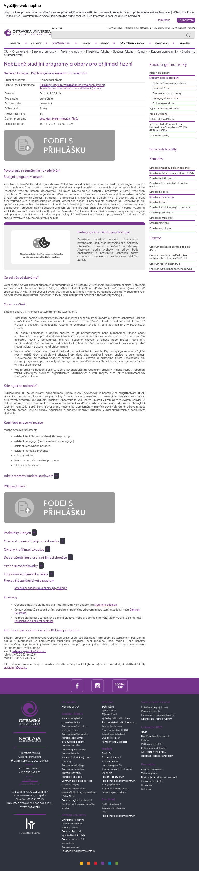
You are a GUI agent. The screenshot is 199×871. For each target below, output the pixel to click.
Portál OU (107, 753)
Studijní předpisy (111, 784)
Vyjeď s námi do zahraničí (164, 108)
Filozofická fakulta (97, 51)
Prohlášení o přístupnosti (155, 736)
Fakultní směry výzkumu (154, 707)
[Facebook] (77, 685)
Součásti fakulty (65, 43)
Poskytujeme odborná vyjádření (159, 777)
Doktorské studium (163, 103)
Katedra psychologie (161, 212)
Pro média (185, 44)
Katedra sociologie (160, 228)
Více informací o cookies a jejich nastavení (113, 16)
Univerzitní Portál (185, 28)
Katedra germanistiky (165, 51)
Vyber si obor (109, 710)
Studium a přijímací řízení (164, 78)
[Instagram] (97, 685)
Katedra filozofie (158, 192)
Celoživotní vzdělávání (162, 119)
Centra (155, 238)
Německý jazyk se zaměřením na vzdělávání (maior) (72, 85)
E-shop (145, 740)
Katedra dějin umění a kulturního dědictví (168, 185)
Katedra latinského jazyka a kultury (169, 207)
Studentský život (111, 738)
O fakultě (39, 43)
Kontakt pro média (151, 769)
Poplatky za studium (113, 777)
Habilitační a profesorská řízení (158, 715)
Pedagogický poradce (165, 98)
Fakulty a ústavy (71, 51)
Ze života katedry (159, 135)
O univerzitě (20, 51)
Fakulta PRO (164, 43)
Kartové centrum (71, 847)
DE (61, 28)
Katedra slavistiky (159, 223)
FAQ (104, 812)
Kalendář (146, 789)
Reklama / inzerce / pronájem (157, 756)
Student (108, 43)
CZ (53, 28)
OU (6, 51)
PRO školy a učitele (151, 744)
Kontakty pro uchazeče (114, 742)
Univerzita (18, 43)
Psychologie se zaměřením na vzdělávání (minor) (70, 88)
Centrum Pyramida (72, 831)
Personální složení (159, 72)
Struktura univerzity (44, 51)
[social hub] (120, 685)
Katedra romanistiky (161, 218)
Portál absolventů (111, 804)
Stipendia (107, 773)
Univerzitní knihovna (73, 819)
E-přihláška (108, 706)
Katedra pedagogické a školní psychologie (40, 588)
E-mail (153, 28)
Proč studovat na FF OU (115, 730)
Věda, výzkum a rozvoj (135, 43)
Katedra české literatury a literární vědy (171, 173)
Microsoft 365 (131, 28)
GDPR (144, 732)
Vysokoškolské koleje (73, 835)
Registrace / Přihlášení (113, 808)
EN (57, 28)
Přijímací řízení (161, 88)
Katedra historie (158, 202)
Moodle (144, 28)
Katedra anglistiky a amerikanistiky (169, 168)
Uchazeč (89, 43)
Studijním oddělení (106, 604)
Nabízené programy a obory (169, 83)
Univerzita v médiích (152, 781)
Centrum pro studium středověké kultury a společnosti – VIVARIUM (79, 792)
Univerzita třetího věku (153, 752)
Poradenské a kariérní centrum (33, 621)
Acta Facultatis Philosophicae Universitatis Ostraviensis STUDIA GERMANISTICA (168, 127)
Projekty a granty (150, 711)
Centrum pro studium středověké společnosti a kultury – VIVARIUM (168, 257)
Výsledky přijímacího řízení (116, 718)
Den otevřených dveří (113, 734)
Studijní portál (166, 28)
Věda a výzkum (158, 114)
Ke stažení (146, 785)
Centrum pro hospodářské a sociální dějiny (170, 248)
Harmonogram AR (112, 765)
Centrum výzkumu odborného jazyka (170, 269)
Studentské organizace (114, 788)
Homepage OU (70, 706)
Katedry (142, 51)
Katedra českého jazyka (162, 178)
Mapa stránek (115, 28)
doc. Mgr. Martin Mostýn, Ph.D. (59, 118)
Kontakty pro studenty (114, 792)
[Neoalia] (30, 739)
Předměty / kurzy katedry (167, 93)
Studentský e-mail (111, 757)
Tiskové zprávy (149, 773)
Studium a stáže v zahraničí (117, 769)
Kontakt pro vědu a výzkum (156, 719)
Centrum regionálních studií (165, 264)
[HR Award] (30, 825)
